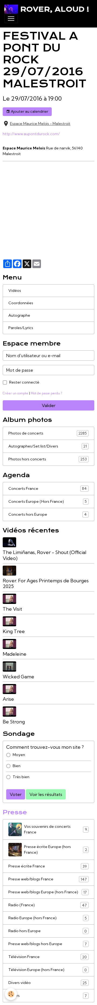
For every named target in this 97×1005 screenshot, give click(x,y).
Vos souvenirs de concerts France (55, 829)
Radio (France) (47, 905)
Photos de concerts (47, 433)
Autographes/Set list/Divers (47, 446)
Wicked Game (18, 676)
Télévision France (47, 956)
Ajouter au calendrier (29, 111)
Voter (16, 794)
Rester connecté (24, 382)
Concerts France (47, 488)
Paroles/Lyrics (20, 327)
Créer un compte (15, 393)
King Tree (14, 631)
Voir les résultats (45, 794)
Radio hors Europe (47, 931)
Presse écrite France (47, 866)
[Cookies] (11, 994)
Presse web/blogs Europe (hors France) (47, 892)
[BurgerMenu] (11, 18)
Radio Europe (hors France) (47, 918)
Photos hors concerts (47, 459)
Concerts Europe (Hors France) (47, 501)
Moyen (19, 754)
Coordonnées (20, 302)
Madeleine (14, 654)
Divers (47, 995)
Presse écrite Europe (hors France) (55, 849)
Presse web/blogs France (47, 879)
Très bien (21, 776)
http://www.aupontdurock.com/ (31, 133)
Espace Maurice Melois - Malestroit (40, 123)
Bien (16, 765)
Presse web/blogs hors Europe (47, 943)
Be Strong (14, 721)
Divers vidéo (47, 982)
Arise (8, 699)
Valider (49, 405)
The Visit (12, 609)
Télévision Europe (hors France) (47, 969)
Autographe (19, 315)
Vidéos (14, 290)
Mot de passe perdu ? (46, 393)
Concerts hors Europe (47, 514)
